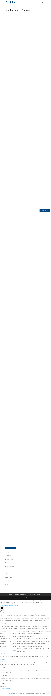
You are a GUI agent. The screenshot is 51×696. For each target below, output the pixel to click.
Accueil (10, 594)
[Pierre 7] (17, 250)
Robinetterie (8, 588)
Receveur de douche (9, 566)
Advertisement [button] (3, 673)
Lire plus (16, 605)
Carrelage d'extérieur (10, 559)
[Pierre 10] (17, 340)
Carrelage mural (8, 555)
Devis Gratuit (45, 210)
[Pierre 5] (25, 201)
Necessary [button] (2, 622)
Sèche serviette (8, 577)
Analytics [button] (2, 666)
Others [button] (1, 681)
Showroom (16, 594)
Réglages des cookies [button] (9, 605)
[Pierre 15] (25, 539)
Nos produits (23, 594)
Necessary (4, 623)
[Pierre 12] (22, 416)
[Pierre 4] (17, 160)
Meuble (6, 580)
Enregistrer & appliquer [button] (5, 688)
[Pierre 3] (25, 136)
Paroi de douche (8, 570)
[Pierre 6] (17, 226)
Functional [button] (2, 653)
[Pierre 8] (17, 275)
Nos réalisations (31, 594)
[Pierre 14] (25, 498)
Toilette (6, 573)
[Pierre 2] (25, 94)
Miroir (6, 584)
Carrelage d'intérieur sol (10, 552)
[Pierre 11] (25, 381)
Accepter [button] (2, 605)
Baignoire (7, 562)
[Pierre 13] (25, 457)
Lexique (38, 594)
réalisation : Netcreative (47, 695)
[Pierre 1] (25, 53)
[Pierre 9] (25, 316)
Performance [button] (3, 659)
